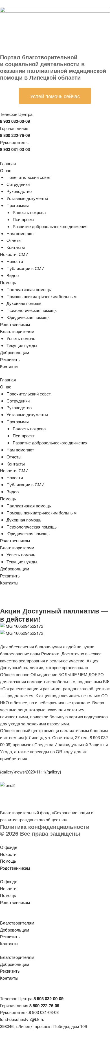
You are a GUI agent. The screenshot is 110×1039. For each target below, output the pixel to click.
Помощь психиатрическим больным (41, 296)
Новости (14, 261)
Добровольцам (14, 352)
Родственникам (15, 324)
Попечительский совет (28, 177)
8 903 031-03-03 (44, 1012)
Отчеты (13, 240)
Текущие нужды (21, 345)
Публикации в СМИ (25, 268)
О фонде (8, 847)
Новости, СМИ (14, 254)
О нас (5, 170)
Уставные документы (27, 198)
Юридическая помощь (28, 317)
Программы (17, 205)
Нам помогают (20, 233)
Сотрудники (18, 184)
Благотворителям (17, 331)
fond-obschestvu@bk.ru (22, 1019)
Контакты (15, 247)
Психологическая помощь (31, 310)
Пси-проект (24, 219)
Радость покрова (29, 212)
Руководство (19, 191)
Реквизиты (10, 359)
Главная (8, 163)
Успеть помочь (20, 338)
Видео (12, 275)
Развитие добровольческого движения (50, 226)
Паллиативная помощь (28, 289)
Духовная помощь (23, 303)
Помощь (8, 282)
